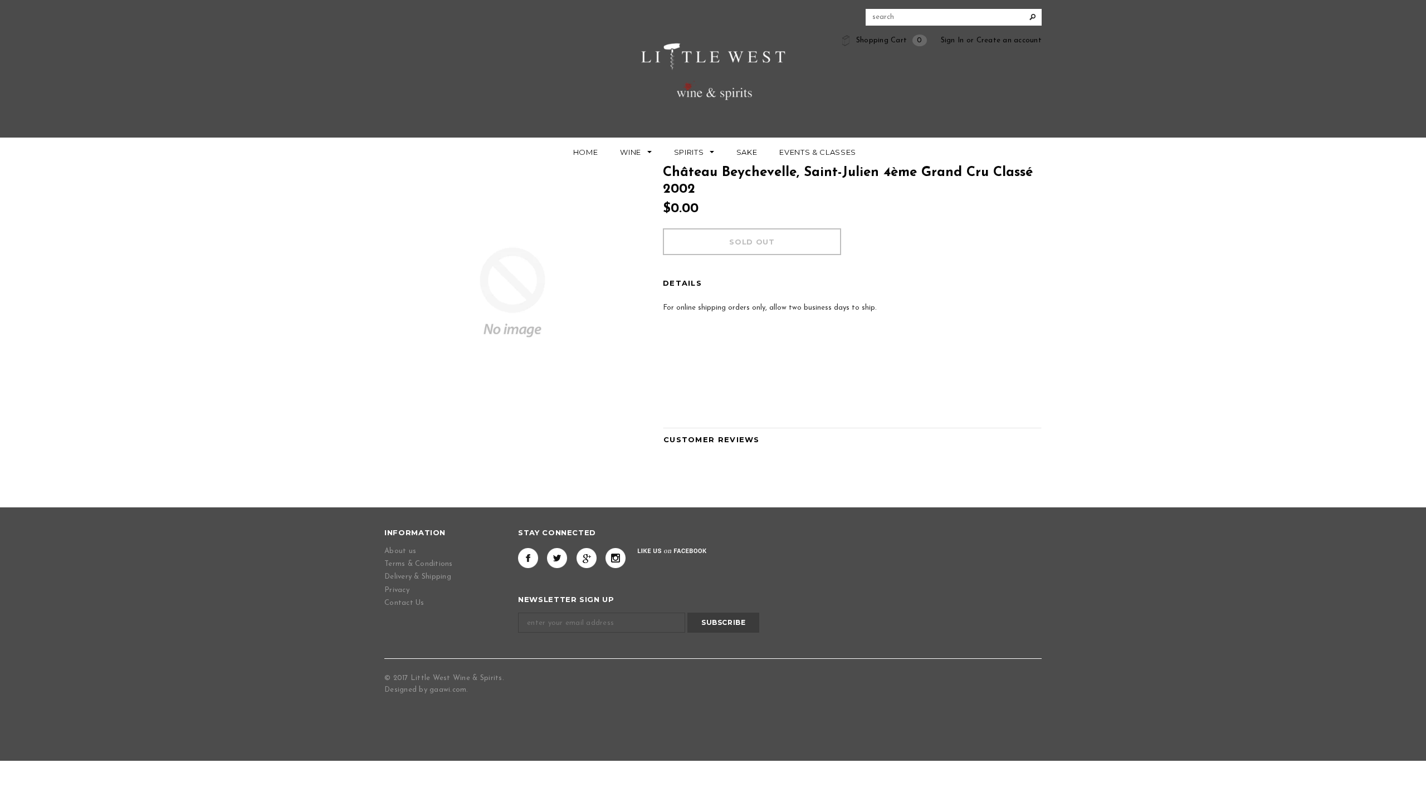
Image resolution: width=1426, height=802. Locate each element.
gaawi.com (447, 689)
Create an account (1009, 40)
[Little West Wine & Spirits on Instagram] (615, 558)
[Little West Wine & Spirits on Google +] (587, 558)
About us (400, 551)
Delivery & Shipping (417, 576)
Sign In (952, 40)
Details (682, 282)
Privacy (396, 590)
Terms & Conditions (418, 564)
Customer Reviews (711, 439)
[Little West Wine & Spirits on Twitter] (557, 558)
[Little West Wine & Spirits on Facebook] (528, 558)
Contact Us (404, 603)
